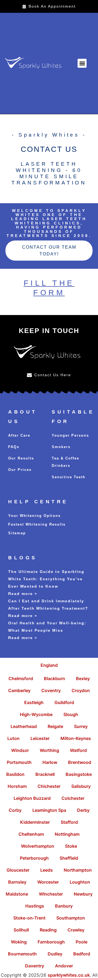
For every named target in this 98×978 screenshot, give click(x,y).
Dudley (55, 954)
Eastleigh (34, 702)
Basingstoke (79, 774)
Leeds (46, 870)
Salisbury (81, 786)
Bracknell (45, 774)
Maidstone (17, 894)
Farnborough (51, 942)
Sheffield (69, 858)
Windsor (20, 750)
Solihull (21, 930)
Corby (15, 810)
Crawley (76, 930)
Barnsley (17, 882)
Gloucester (18, 870)
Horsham (17, 786)
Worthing (49, 750)
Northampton (78, 870)
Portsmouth (19, 762)
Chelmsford (20, 678)
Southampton (70, 918)
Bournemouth (22, 954)
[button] (82, 63)
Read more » (22, 593)
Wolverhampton (37, 846)
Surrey (81, 726)
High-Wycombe (36, 714)
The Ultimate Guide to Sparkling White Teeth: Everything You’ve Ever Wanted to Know (46, 578)
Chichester (49, 786)
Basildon (15, 774)
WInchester (51, 894)
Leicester (40, 738)
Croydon (81, 690)
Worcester (48, 882)
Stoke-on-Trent (29, 918)
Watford (78, 750)
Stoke (71, 846)
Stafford (69, 822)
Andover (64, 965)
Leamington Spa (49, 810)
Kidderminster (35, 822)
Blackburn (54, 678)
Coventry (51, 690)
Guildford (64, 702)
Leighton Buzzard (32, 798)
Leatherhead (24, 726)
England (49, 665)
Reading (48, 930)
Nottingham (67, 834)
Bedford (81, 954)
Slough (70, 714)
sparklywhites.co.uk (69, 975)
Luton (13, 738)
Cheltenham (31, 834)
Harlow (49, 762)
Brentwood (79, 762)
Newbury (83, 894)
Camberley (19, 690)
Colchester (73, 798)
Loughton (80, 882)
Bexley (83, 678)
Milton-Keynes (75, 738)
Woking (19, 942)
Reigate (55, 726)
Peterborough (34, 858)
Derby (83, 810)
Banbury (64, 906)
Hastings (34, 906)
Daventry (34, 965)
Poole (81, 942)
